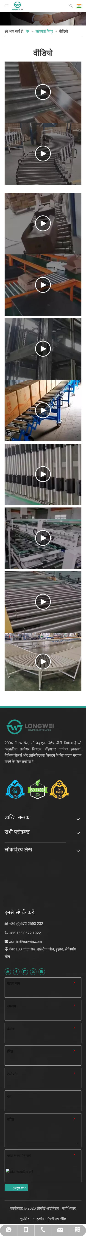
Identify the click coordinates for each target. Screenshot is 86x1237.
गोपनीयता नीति (56, 1219)
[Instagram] (42, 971)
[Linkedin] (25, 971)
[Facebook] (16, 971)
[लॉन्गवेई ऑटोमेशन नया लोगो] (30, 726)
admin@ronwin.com (25, 942)
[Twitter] (33, 971)
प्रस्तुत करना (19, 1187)
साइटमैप (39, 1219)
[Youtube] (8, 971)
